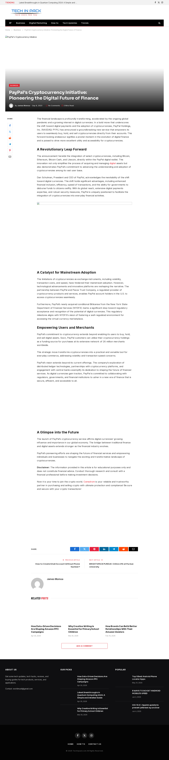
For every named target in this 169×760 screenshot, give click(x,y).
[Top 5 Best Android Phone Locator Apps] (122, 680)
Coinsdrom (89, 481)
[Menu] (10, 23)
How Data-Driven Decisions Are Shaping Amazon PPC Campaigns (46, 629)
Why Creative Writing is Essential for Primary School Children (83, 629)
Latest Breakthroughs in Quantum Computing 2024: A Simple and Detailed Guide (49, 2)
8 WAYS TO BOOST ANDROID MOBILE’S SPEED (146, 692)
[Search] (159, 23)
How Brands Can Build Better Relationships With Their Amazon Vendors (121, 629)
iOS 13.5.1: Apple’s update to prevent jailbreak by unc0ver (145, 706)
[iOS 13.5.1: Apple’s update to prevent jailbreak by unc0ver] (122, 708)
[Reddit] (10, 138)
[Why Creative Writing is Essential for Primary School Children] (84, 613)
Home (71, 744)
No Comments (54, 105)
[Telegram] (10, 144)
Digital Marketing (38, 23)
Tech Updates (70, 23)
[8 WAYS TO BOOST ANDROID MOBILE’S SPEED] (122, 694)
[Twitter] (10, 131)
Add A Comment (84, 646)
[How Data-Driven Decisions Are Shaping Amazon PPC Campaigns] (47, 613)
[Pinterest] (10, 150)
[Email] (10, 156)
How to (54, 23)
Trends (84, 23)
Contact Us (94, 744)
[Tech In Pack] (24, 12)
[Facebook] (10, 125)
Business (20, 23)
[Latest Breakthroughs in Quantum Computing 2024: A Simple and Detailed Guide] (67, 696)
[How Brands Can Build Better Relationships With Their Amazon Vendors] (121, 613)
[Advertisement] (84, 517)
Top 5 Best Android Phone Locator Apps (144, 677)
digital (113, 163)
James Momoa (23, 105)
